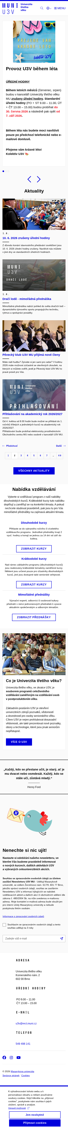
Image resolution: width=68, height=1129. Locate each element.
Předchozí (11, 445)
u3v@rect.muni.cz (26, 1023)
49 (59, 455)
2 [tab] (6, 171)
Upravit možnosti (17, 1108)
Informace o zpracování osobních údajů (23, 916)
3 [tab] (8, 171)
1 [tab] (3, 171)
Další (59, 445)
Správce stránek (10, 1075)
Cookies (25, 1075)
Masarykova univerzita (22, 1071)
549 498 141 (23, 1043)
